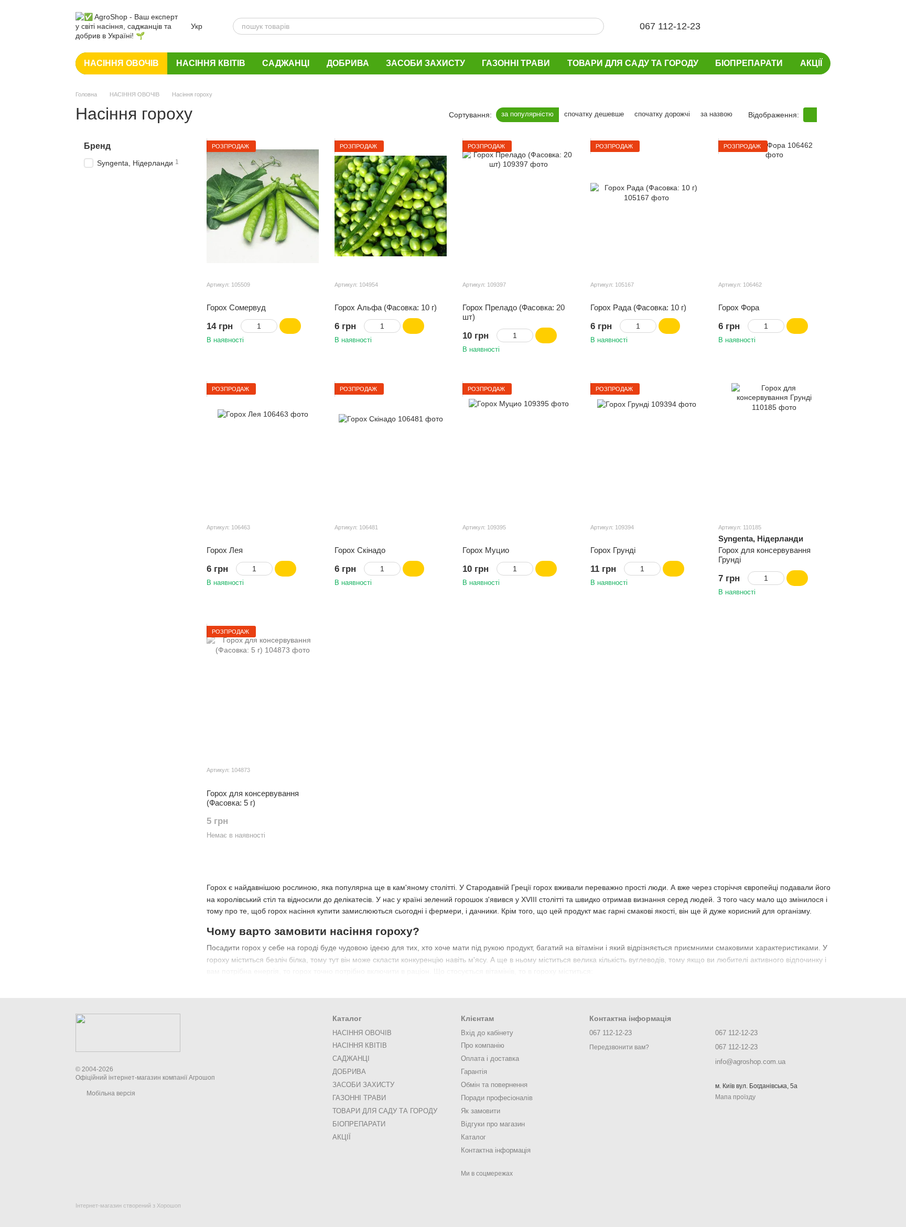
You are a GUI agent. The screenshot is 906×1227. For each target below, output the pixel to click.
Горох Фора (738, 307)
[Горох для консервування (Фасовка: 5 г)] (263, 691)
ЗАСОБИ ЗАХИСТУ (425, 63)
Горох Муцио (485, 550)
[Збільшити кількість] (272, 326)
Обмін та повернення (494, 1085)
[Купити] (290, 326)
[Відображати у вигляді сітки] (810, 114)
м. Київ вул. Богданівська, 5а (756, 1086)
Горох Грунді (612, 550)
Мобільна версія (110, 1093)
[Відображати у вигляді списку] (823, 114)
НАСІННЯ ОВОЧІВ (121, 63)
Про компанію (482, 1045)
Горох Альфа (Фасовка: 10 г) (386, 307)
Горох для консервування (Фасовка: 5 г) (253, 798)
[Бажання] (740, 26)
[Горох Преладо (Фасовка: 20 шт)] (518, 206)
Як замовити (480, 1111)
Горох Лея (225, 550)
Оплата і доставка (490, 1058)
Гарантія (474, 1072)
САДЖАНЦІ (285, 63)
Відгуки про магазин (493, 1124)
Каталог (473, 1137)
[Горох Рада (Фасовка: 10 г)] (646, 206)
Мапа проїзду (735, 1097)
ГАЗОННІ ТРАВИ (516, 63)
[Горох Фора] (774, 206)
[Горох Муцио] (518, 448)
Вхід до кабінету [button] (487, 1033)
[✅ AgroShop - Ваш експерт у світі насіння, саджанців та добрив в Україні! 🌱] (128, 1032)
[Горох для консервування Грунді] (774, 448)
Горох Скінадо (360, 550)
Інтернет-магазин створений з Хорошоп (128, 1205)
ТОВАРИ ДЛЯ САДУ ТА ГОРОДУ (632, 63)
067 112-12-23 (670, 26)
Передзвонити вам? (619, 1047)
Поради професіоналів (497, 1098)
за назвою (716, 114)
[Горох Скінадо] (391, 448)
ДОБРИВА (348, 63)
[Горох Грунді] (646, 448)
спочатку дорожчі (662, 114)
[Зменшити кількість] (245, 326)
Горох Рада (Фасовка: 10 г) (638, 307)
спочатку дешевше (594, 114)
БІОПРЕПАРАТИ (749, 63)
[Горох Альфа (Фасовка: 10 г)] (391, 206)
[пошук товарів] (595, 26)
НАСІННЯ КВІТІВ (210, 63)
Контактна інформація (496, 1150)
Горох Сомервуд (236, 307)
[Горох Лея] (263, 448)
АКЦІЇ (811, 63)
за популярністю (527, 114)
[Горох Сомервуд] (263, 206)
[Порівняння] (767, 26)
